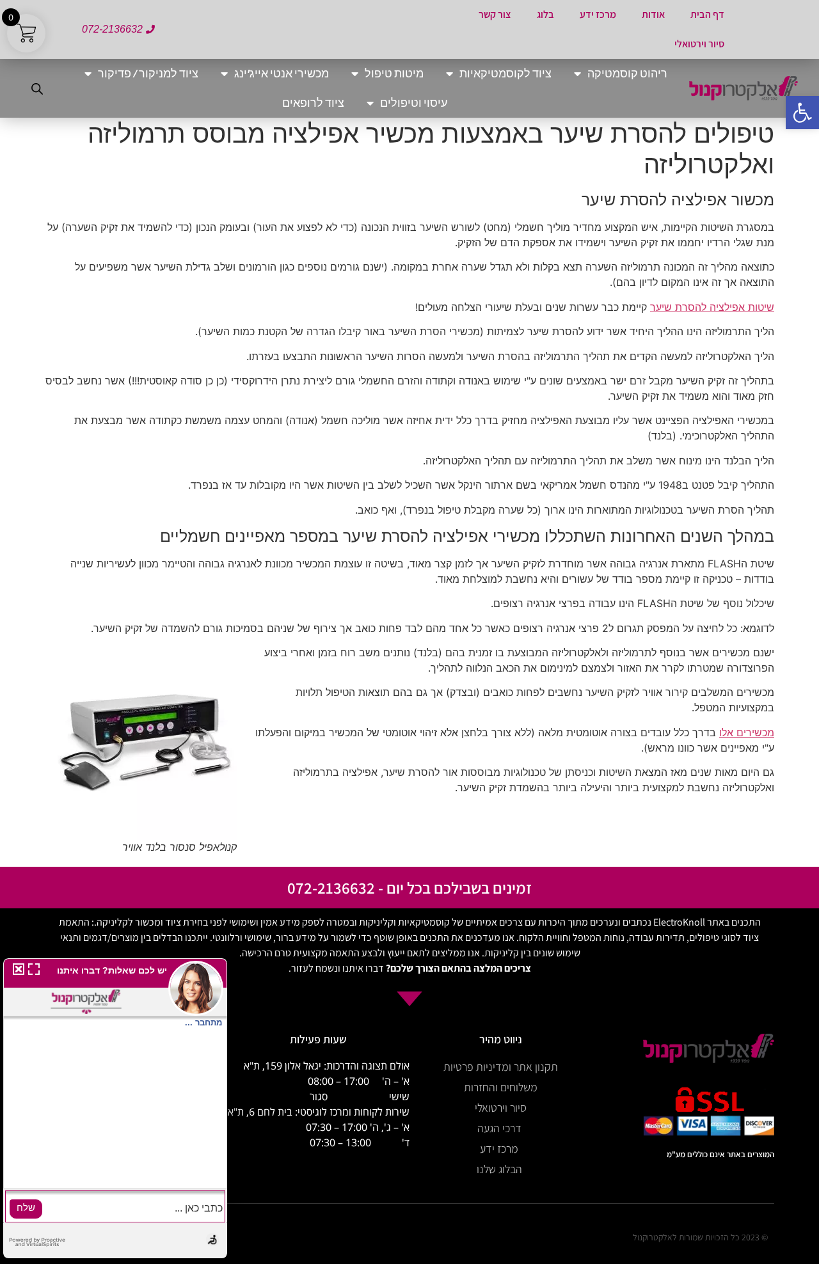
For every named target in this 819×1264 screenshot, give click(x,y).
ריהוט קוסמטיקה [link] (627, 73)
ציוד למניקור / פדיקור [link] (148, 73)
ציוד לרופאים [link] (313, 102)
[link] (802, 112)
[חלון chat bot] (115, 1108)
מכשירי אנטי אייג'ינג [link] (281, 73)
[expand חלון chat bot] (34, 971)
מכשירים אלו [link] (746, 732)
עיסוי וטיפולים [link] (413, 102)
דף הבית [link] (707, 14)
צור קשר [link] (495, 14)
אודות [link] (653, 14)
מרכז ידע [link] (598, 14)
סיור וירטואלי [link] (699, 44)
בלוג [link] (545, 14)
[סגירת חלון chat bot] (16, 971)
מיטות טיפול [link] (394, 73)
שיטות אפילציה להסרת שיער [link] (712, 307)
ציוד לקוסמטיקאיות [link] (505, 73)
